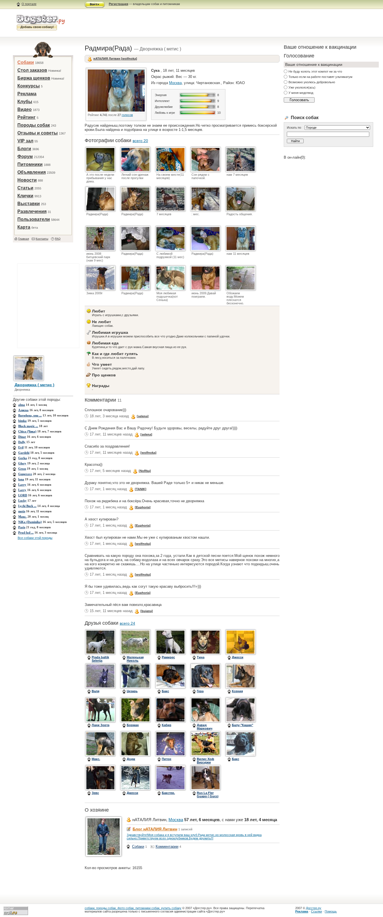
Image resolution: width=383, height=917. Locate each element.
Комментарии (167, 846)
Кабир (166, 725)
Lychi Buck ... (27, 506)
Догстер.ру (313, 908)
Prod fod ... (26, 532)
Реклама (26, 93)
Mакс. (22, 516)
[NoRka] (145, 471)
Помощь (331, 911)
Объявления (31, 172)
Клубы (24, 101)
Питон (166, 759)
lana (21, 479)
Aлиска (23, 410)
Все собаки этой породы (35, 537)
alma (21, 404)
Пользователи (33, 219)
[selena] (143, 416)
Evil (21, 447)
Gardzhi (23, 452)
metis (21, 511)
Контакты (42, 238)
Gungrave (25, 474)
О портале (29, 4)
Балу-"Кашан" (242, 725)
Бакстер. (168, 793)
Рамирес (168, 657)
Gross (22, 468)
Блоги (24, 148)
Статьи (25, 188)
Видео (24, 109)
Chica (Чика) (27, 431)
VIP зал (25, 140)
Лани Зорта (100, 725)
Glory (22, 463)
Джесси (237, 657)
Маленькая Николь (135, 659)
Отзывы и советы (37, 133)
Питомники (30, 164)
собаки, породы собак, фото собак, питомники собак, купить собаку (133, 908)
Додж (131, 759)
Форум (25, 156)
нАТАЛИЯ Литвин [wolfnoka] (115, 58)
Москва (175, 83)
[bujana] (146, 611)
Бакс (165, 691)
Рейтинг (26, 117)
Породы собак (33, 125)
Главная (23, 238)
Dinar (22, 436)
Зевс (95, 793)
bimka (22, 420)
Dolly (22, 442)
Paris (21, 527)
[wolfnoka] (148, 452)
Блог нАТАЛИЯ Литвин (155, 829)
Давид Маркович (204, 726)
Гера (200, 691)
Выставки (28, 203)
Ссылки (316, 911)
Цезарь (132, 691)
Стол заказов (32, 70)
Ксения (237, 691)
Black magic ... (28, 426)
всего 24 (127, 623)
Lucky (22, 500)
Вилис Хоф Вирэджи (205, 760)
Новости (27, 180)
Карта (23, 227)
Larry (22, 484)
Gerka (22, 458)
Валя (95, 691)
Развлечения (32, 211)
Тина (200, 657)
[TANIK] (140, 489)
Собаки (25, 62)
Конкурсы (28, 86)
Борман (133, 725)
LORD (22, 495)
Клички (25, 195)
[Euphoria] (143, 507)
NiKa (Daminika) (30, 522)
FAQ (58, 238)
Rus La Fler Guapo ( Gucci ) (207, 796)
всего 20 (140, 140)
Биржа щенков (33, 78)
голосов (127, 115)
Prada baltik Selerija (100, 659)
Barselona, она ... (30, 415)
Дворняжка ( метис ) (34, 385)
